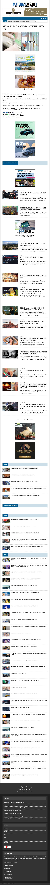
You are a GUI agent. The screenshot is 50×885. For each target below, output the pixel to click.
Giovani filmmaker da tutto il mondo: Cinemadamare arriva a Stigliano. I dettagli (24, 775)
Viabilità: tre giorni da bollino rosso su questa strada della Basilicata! (23, 727)
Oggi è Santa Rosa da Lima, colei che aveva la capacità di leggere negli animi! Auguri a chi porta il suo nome (28, 626)
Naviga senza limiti (8, 874)
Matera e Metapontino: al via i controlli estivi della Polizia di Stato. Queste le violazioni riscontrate (27, 741)
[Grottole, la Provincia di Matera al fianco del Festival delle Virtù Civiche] (6, 477)
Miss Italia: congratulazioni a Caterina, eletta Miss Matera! (21, 633)
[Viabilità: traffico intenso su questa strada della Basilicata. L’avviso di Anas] (6, 588)
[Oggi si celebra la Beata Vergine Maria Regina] (6, 689)
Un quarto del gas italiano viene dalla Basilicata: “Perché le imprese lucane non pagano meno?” (26, 572)
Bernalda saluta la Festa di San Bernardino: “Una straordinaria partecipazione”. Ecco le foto (17, 816)
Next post (29, 419)
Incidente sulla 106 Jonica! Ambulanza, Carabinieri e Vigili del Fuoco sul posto (24, 619)
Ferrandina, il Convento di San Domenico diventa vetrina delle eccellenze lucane (24, 646)
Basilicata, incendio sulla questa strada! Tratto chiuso (20, 707)
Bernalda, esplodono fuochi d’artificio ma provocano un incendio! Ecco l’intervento (24, 519)
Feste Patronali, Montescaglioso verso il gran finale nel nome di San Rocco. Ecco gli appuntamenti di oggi (28, 612)
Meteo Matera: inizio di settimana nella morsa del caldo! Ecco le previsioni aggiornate (25, 592)
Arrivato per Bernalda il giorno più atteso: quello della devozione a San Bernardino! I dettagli (26, 599)
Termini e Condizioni (8, 865)
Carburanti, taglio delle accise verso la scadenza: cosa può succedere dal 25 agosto (25, 680)
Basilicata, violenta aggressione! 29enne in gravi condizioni (13, 810)
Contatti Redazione (8, 871)
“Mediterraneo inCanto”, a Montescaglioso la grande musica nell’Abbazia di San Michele (25, 495)
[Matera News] (25, 4)
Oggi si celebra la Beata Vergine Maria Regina (18, 687)
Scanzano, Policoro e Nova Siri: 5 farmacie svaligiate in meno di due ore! (14, 802)
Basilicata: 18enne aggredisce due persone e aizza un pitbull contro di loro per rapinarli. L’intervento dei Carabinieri (32, 406)
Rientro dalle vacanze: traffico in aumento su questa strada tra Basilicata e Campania (25, 660)
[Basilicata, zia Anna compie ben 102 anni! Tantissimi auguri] (10, 376)
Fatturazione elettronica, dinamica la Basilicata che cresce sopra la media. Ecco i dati (25, 532)
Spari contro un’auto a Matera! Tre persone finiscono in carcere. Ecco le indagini (24, 481)
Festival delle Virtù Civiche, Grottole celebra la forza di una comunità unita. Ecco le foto (25, 578)
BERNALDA (5, 831)
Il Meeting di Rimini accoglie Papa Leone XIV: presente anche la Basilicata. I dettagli (24, 605)
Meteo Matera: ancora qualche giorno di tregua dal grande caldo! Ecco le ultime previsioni (25, 721)
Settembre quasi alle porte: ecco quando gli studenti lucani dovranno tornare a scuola (25, 748)
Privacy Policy (7, 868)
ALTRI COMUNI (6, 829)
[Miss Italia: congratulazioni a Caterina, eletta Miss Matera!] (6, 635)
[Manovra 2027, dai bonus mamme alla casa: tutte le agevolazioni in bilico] (6, 528)
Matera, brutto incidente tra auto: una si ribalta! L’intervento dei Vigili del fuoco (24, 468)
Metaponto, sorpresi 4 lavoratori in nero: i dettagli (19, 673)
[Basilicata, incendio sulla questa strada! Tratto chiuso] (6, 710)
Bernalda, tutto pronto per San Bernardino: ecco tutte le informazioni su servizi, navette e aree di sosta (28, 666)
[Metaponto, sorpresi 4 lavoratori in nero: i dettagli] (6, 676)
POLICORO (5, 840)
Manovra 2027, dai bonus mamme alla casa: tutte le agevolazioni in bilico (23, 526)
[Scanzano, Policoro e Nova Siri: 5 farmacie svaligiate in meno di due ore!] (10, 198)
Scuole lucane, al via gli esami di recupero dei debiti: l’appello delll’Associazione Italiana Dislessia (18, 818)
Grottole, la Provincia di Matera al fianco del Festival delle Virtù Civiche (23, 475)
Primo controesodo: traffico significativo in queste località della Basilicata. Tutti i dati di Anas (27, 546)
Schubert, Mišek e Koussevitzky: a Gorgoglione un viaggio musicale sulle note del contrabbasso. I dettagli (28, 768)
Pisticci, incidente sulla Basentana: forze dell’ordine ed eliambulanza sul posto (24, 693)
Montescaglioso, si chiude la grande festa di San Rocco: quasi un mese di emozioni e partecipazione (19, 805)
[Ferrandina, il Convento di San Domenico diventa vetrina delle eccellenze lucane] (6, 649)
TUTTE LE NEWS (6, 842)
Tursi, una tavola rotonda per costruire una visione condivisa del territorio (15, 807)
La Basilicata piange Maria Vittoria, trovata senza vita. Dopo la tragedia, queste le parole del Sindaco (28, 714)
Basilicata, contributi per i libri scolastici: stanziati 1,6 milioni (13, 813)
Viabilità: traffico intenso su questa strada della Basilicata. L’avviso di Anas (24, 585)
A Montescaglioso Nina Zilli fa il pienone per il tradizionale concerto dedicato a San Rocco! (26, 639)
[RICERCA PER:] (41, 21)
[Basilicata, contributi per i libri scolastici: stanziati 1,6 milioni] (10, 281)
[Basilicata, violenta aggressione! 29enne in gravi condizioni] (10, 263)
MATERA (5, 834)
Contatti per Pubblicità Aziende (10, 862)
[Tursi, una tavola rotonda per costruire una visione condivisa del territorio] (10, 249)
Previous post (21, 419)
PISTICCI (5, 837)
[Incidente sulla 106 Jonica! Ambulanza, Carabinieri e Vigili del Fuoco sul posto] (6, 622)
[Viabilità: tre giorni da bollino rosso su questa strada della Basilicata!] (6, 730)
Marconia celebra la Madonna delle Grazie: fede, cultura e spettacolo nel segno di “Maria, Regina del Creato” (28, 488)
